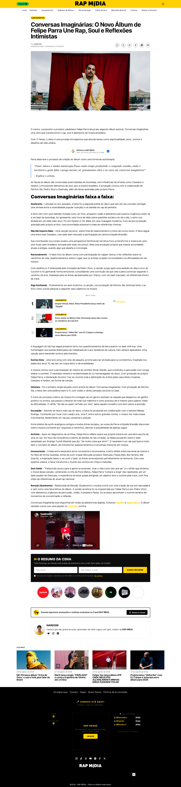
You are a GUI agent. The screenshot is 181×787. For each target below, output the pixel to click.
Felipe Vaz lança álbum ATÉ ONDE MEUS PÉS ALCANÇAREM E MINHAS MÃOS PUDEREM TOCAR (106, 678)
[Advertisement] (90, 119)
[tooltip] (117, 45)
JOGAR (90, 736)
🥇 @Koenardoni (120, 717)
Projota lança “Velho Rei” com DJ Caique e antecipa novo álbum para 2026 (146, 677)
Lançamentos (38, 18)
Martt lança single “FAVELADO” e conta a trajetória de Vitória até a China (71, 677)
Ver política (98, 576)
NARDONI (38, 44)
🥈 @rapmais (119, 721)
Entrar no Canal (138, 612)
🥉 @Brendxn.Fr (120, 724)
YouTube (72, 506)
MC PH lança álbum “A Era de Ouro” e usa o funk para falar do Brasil (33, 677)
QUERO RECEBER (135, 570)
